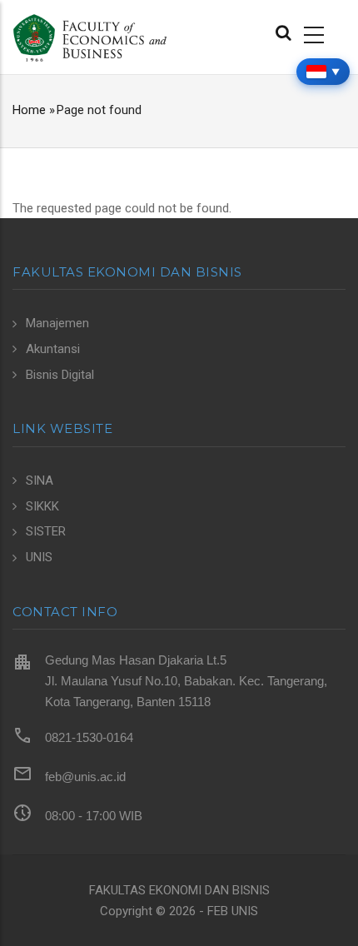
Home (29, 109)
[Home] (89, 36)
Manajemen (57, 323)
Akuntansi (53, 348)
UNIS (39, 557)
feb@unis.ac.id (85, 776)
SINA (39, 480)
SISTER (46, 531)
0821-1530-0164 (89, 737)
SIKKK (42, 506)
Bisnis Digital (60, 374)
